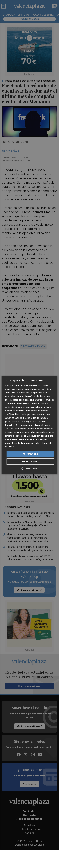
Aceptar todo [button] (30, 453)
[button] (29, 468)
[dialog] (29, 425)
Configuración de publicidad (40, 436)
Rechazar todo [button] (30, 461)
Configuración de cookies (29, 443)
